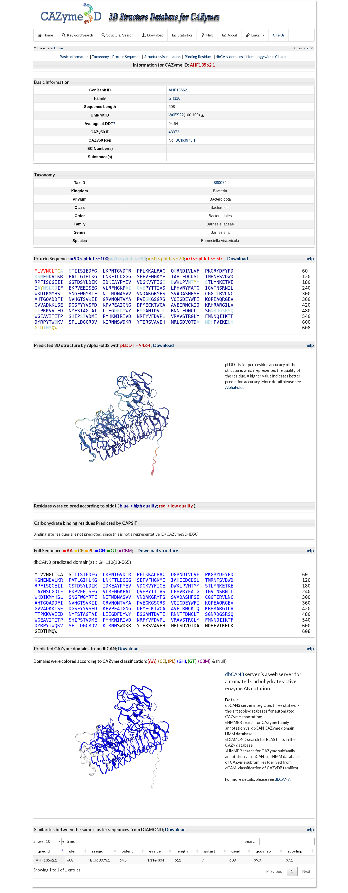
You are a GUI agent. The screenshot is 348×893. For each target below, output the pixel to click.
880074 (220, 183)
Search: (251, 841)
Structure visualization (162, 56)
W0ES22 (176, 115)
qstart (209, 851)
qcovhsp (263, 851)
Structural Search (119, 35)
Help (210, 35)
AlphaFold (234, 387)
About (232, 35)
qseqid (44, 851)
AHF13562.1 (179, 90)
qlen (72, 851)
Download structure (158, 550)
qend (235, 851)
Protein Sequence (126, 56)
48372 (174, 132)
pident (127, 851)
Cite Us (279, 35)
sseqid (97, 851)
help (309, 258)
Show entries (54, 841)
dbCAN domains (230, 56)
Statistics (185, 35)
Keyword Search (80, 35)
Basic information (74, 56)
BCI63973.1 (185, 140)
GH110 (174, 98)
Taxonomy (101, 56)
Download (155, 35)
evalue (155, 851)
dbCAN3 (234, 674)
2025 (310, 48)
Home (48, 35)
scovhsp (295, 851)
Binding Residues (199, 56)
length (182, 851)
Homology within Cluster (267, 56)
